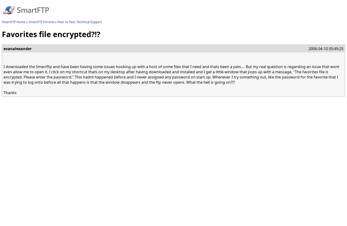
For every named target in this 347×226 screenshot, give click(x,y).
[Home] (26, 17)
